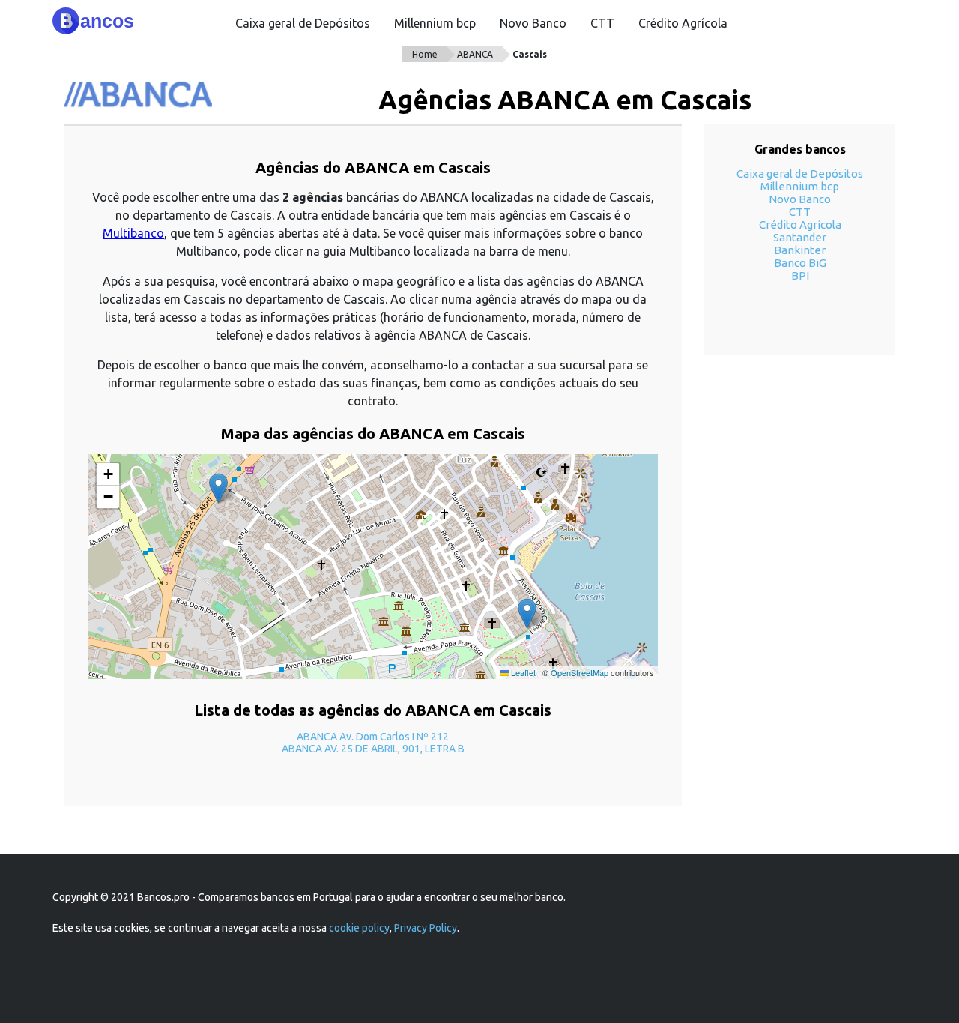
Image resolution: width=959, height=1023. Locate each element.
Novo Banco (533, 23)
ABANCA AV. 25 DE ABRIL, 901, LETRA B (373, 749)
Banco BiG (800, 262)
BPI (800, 275)
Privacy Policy (425, 928)
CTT (602, 23)
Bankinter (800, 250)
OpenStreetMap (579, 672)
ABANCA (475, 54)
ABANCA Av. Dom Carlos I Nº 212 (373, 737)
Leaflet (522, 672)
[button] (527, 613)
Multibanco (133, 233)
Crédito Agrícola (682, 23)
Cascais (529, 54)
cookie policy (359, 928)
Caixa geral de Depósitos (302, 23)
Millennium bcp (435, 23)
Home (425, 54)
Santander (799, 237)
